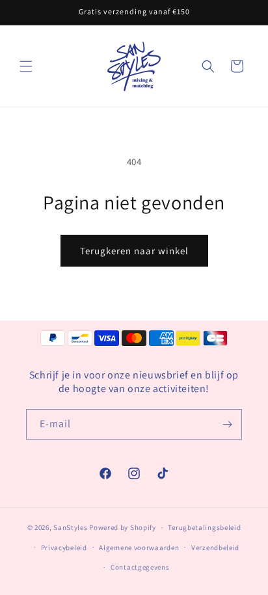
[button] (26, 66)
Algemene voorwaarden (139, 547)
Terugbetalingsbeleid (204, 527)
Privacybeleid (64, 547)
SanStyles (70, 527)
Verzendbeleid (215, 547)
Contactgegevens (140, 567)
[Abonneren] (227, 424)
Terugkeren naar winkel (134, 251)
